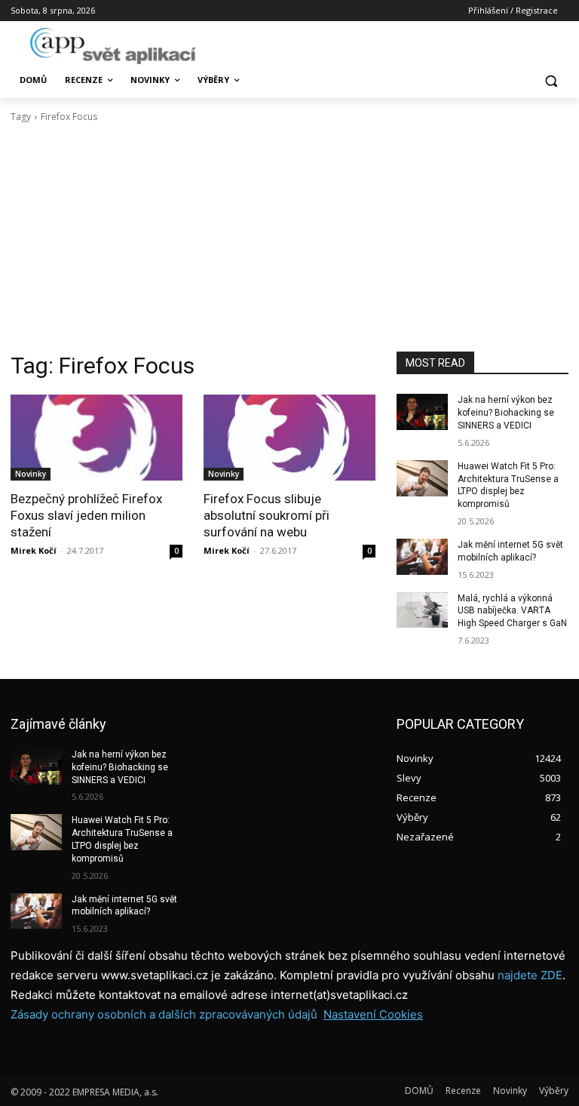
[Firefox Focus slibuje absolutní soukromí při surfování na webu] (289, 438)
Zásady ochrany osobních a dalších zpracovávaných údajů (164, 1014)
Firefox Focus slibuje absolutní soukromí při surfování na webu (266, 515)
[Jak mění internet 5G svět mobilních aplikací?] (422, 557)
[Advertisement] (289, 237)
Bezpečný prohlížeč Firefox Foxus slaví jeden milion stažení (86, 515)
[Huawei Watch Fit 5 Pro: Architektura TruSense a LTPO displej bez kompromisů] (422, 478)
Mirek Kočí (34, 550)
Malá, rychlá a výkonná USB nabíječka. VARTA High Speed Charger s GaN (512, 611)
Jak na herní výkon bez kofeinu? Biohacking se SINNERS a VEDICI (506, 413)
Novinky (30, 474)
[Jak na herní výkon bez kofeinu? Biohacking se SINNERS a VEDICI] (422, 412)
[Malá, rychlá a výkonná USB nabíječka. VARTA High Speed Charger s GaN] (422, 610)
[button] (550, 80)
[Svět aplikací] (113, 46)
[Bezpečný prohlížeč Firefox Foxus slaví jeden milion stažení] (96, 438)
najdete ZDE (530, 975)
